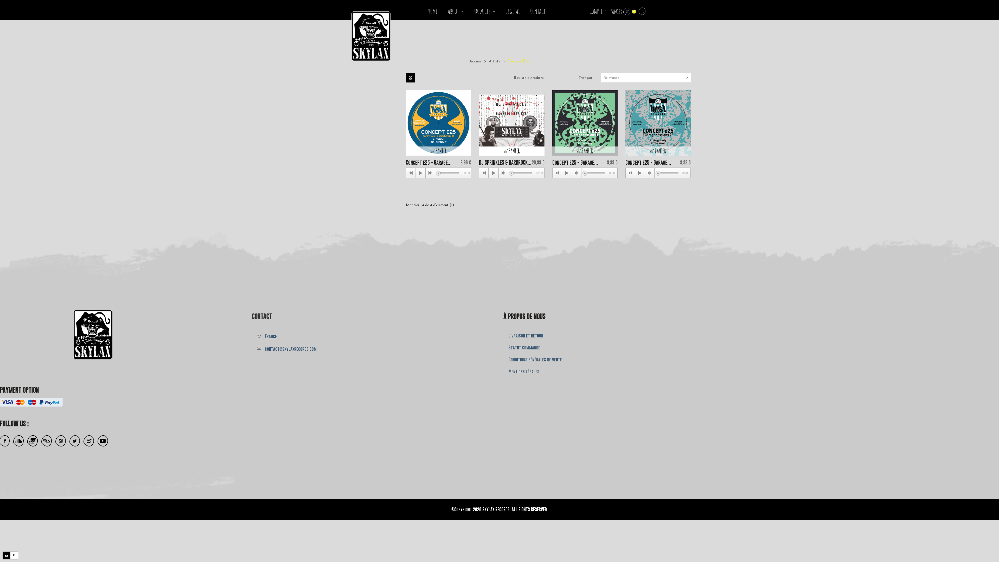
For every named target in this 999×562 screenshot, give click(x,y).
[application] (438, 173)
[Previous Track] (410, 173)
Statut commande (524, 347)
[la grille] (410, 77)
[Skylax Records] (56, 333)
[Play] (420, 173)
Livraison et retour (526, 335)
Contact (262, 316)
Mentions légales (524, 371)
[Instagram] (60, 440)
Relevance (646, 78)
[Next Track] (430, 173)
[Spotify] (89, 440)
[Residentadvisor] (46, 440)
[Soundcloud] (18, 440)
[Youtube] (103, 440)
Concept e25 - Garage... (429, 162)
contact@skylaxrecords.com (291, 349)
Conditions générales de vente (535, 359)
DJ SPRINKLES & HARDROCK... (505, 162)
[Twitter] (74, 440)
